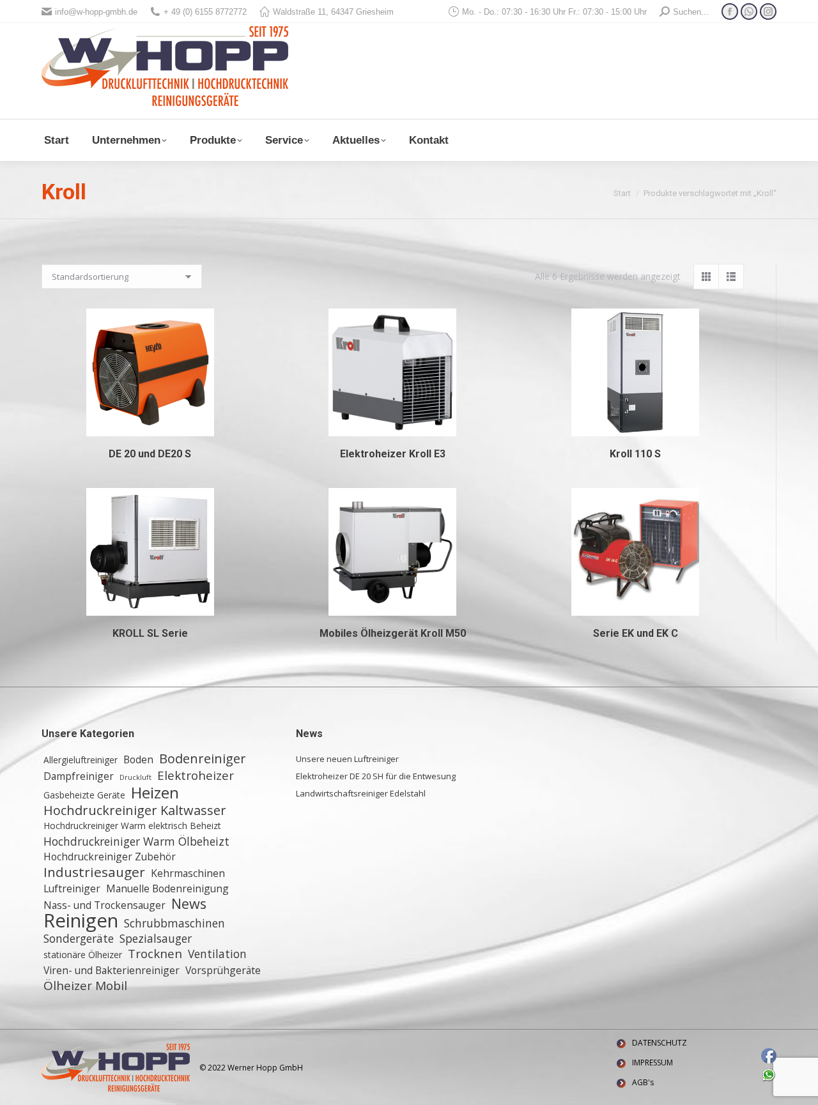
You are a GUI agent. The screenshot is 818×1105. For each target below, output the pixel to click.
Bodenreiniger (202, 759)
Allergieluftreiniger (80, 760)
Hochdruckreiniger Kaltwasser (134, 811)
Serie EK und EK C (635, 633)
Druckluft (135, 777)
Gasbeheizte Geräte (84, 795)
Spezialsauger (156, 938)
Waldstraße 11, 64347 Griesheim (333, 12)
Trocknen (155, 954)
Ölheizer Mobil (85, 986)
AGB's (643, 1082)
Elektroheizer (195, 775)
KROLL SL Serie (150, 633)
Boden (138, 759)
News (188, 904)
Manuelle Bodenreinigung (167, 888)
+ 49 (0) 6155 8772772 (205, 12)
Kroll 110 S (635, 454)
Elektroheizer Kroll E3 (392, 454)
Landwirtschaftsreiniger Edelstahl (361, 793)
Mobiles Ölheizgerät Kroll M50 (393, 633)
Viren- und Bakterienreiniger (111, 970)
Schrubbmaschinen (174, 923)
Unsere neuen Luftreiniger (347, 759)
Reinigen (80, 920)
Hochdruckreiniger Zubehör (109, 857)
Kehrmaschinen (188, 873)
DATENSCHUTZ (659, 1042)
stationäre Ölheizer (82, 955)
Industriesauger (94, 872)
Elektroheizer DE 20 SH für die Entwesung (376, 776)
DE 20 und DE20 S (150, 454)
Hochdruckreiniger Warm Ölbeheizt (136, 841)
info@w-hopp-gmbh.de (96, 12)
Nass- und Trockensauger (104, 905)
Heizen (155, 793)
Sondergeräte (78, 938)
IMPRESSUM (652, 1062)
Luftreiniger (71, 888)
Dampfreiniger (78, 776)
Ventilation (217, 954)
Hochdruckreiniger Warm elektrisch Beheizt (132, 825)
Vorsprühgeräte (223, 970)
